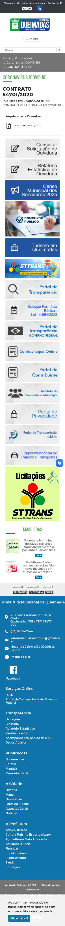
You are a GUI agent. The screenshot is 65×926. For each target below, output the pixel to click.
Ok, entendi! (19, 918)
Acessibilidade (38, 3)
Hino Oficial (14, 799)
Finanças (12, 848)
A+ (24, 8)
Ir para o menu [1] (17, 587)
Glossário (12, 724)
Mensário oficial (17, 773)
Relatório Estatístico (20, 728)
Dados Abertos (16, 742)
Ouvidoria (22, 3)
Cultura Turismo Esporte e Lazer (28, 834)
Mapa (10, 794)
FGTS (9, 694)
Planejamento (16, 857)
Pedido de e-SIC (17, 733)
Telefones (9, 3)
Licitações (13, 719)
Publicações (23, 58)
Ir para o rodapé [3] (47, 587)
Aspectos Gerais (17, 808)
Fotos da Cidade (17, 803)
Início (7, 58)
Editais (11, 763)
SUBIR (49, 592)
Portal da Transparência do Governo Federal (31, 700)
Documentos (15, 759)
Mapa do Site (21, 656)
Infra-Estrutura (16, 853)
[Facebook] (13, 670)
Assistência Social (18, 844)
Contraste (53, 3)
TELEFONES (20, 592)
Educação (13, 867)
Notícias (12, 813)
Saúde (10, 862)
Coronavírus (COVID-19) (23, 62)
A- (29, 8)
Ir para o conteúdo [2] (32, 587)
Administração (16, 830)
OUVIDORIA (36, 592)
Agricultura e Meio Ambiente (26, 839)
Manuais (12, 768)
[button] (58, 50)
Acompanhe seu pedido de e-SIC (29, 738)
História (11, 790)
